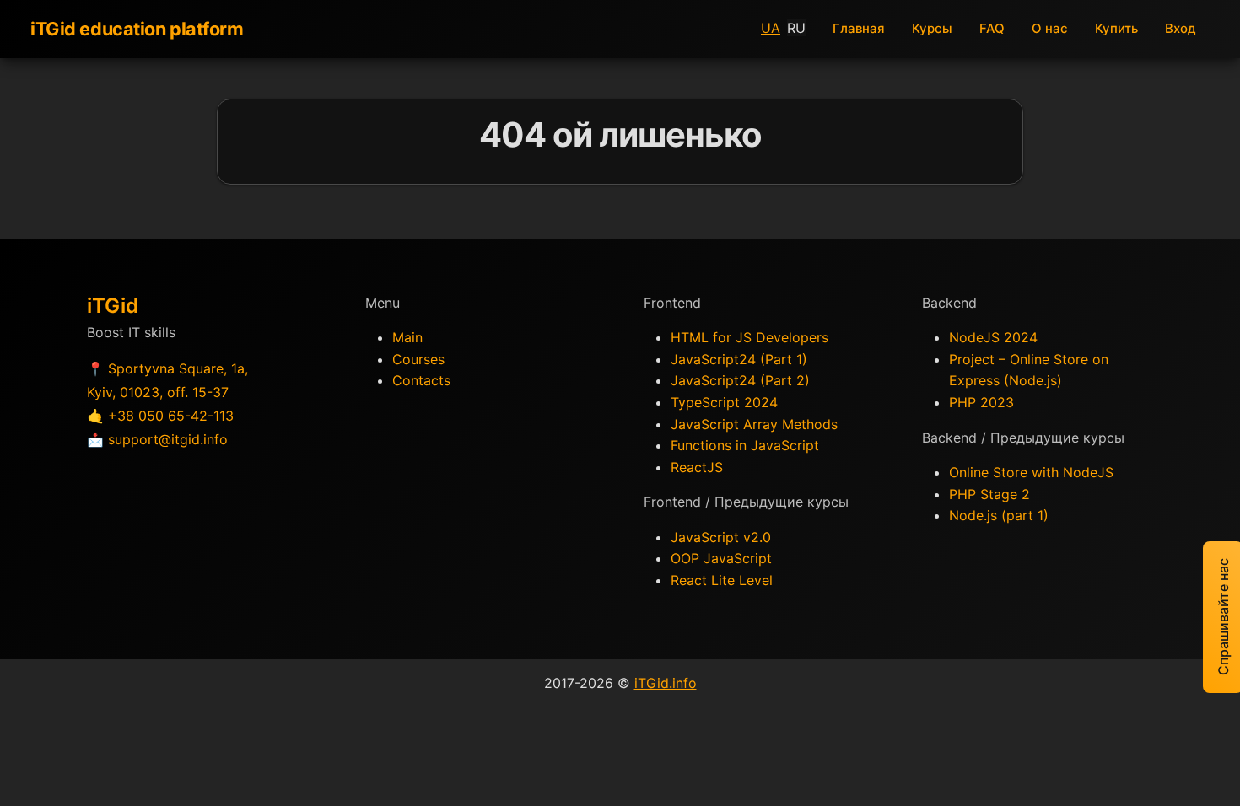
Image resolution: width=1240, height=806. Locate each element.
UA (770, 27)
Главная (859, 28)
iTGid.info (665, 682)
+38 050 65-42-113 (171, 415)
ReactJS (697, 467)
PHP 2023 (981, 402)
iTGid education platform (137, 29)
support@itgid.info (168, 439)
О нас (1050, 28)
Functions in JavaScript (745, 445)
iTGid (112, 305)
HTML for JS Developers (749, 337)
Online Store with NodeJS (1031, 472)
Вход (1180, 28)
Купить (1116, 28)
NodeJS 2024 (993, 337)
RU (796, 27)
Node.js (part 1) (999, 515)
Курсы (932, 28)
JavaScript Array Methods (754, 424)
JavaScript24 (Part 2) (740, 380)
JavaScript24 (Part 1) (739, 359)
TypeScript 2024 (724, 402)
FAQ (992, 28)
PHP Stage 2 (989, 494)
